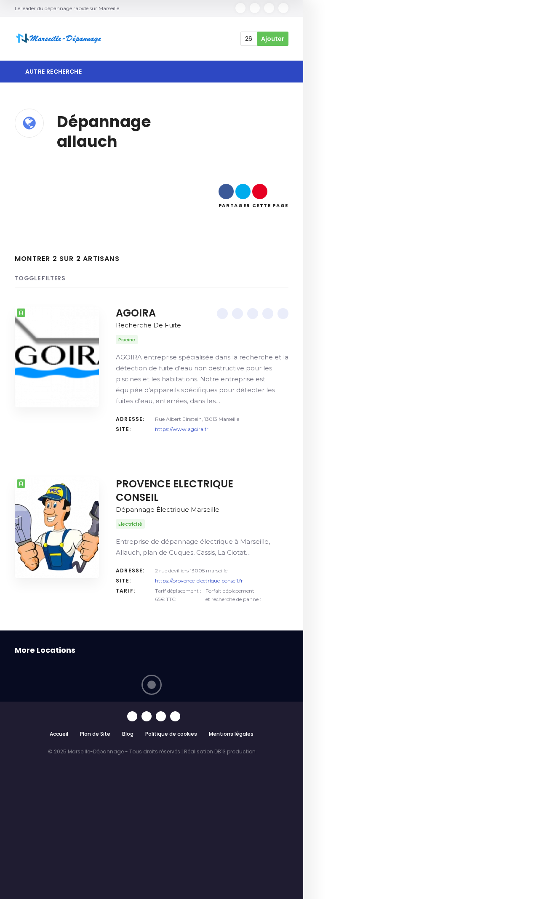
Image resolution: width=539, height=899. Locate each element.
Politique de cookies (171, 733)
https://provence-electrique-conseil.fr (199, 580)
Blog (127, 733)
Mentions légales (231, 733)
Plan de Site (95, 733)
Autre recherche (53, 71)
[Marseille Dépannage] (59, 39)
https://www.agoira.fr (181, 429)
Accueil (59, 733)
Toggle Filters (40, 278)
